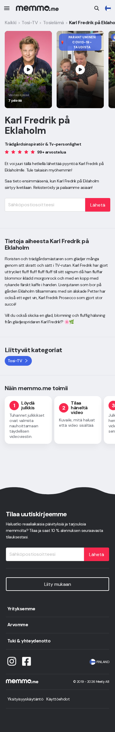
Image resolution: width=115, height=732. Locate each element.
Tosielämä (53, 22)
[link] (108, 8)
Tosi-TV (30, 22)
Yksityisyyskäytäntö (25, 699)
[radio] (7, 151)
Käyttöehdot (58, 699)
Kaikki (11, 22)
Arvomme (17, 625)
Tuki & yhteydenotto (28, 641)
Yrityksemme (21, 609)
